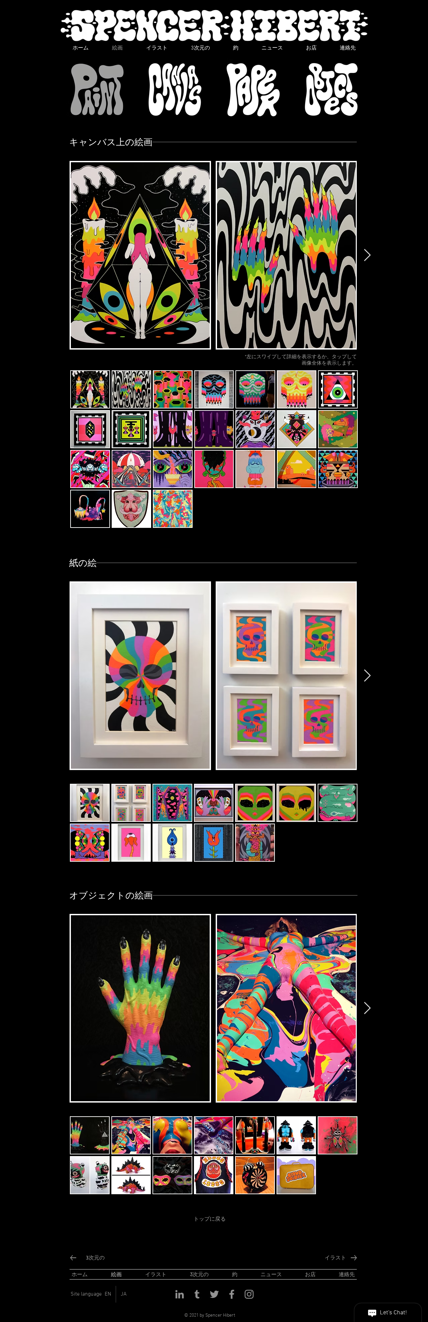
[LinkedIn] (180, 1294)
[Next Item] (367, 255)
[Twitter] (214, 1294)
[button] (90, 389)
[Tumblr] (197, 1294)
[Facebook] (232, 1294)
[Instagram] (249, 1294)
